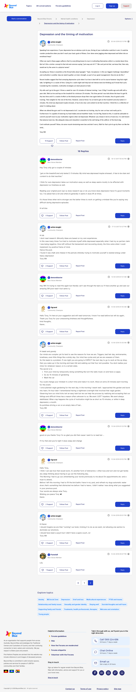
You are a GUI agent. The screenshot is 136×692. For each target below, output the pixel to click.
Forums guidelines (63, 6)
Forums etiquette (58, 650)
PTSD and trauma (115, 599)
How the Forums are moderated (64, 645)
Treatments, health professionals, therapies (80, 609)
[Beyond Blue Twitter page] (115, 677)
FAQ (53, 641)
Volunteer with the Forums (62, 655)
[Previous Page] (78, 582)
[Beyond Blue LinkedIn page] (122, 677)
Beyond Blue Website (13, 634)
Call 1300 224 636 (109, 639)
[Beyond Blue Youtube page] (101, 677)
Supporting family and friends (49, 609)
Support (126, 6)
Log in (97, 6)
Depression (91, 19)
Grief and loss (78, 599)
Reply (123, 141)
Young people (43, 614)
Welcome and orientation (109, 609)
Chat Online (106, 650)
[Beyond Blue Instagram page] (108, 677)
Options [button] (128, 19)
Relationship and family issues (49, 604)
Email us (104, 661)
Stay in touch (53, 678)
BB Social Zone (52, 599)
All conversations (43, 6)
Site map (117, 689)
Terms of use (85, 689)
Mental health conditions (69, 19)
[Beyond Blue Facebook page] (94, 677)
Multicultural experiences (96, 599)
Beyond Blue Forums (13, 6)
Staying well (94, 604)
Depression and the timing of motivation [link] (59, 23)
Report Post (80, 141)
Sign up (112, 6)
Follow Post (64, 141)
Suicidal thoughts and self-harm (114, 604)
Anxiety (41, 599)
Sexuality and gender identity (75, 604)
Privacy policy (102, 689)
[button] (52, 145)
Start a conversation (19, 19)
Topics (29, 6)
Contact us (70, 689)
